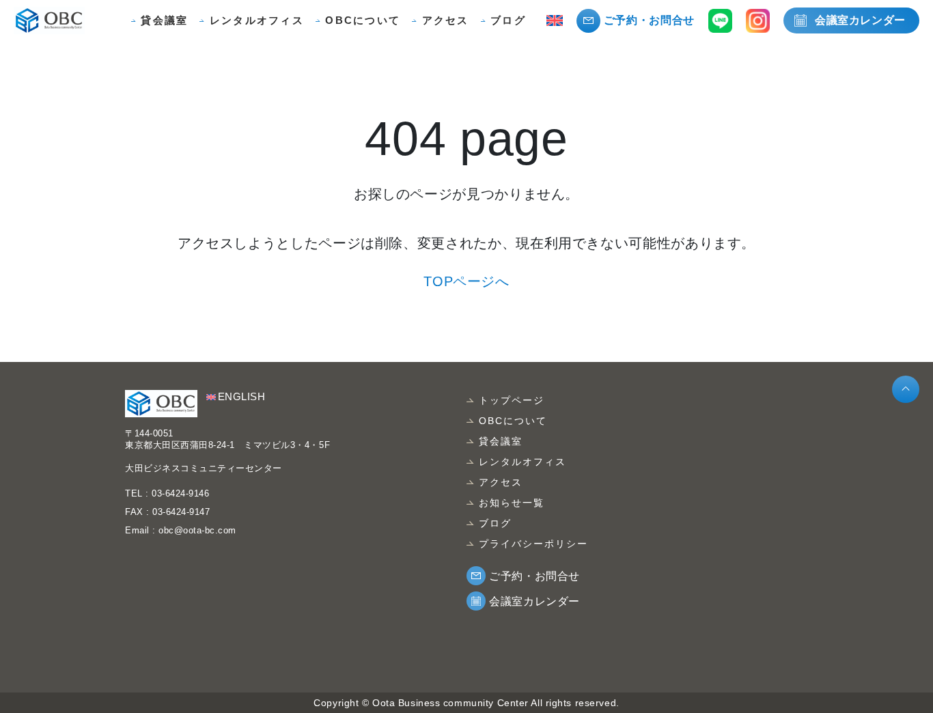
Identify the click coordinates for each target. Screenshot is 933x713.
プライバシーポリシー (534, 543)
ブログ (508, 20)
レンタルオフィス (257, 20)
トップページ (512, 400)
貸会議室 (164, 20)
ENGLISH (242, 396)
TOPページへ (466, 281)
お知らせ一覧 (512, 502)
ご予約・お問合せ (649, 20)
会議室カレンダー (860, 20)
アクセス (445, 20)
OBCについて (362, 20)
